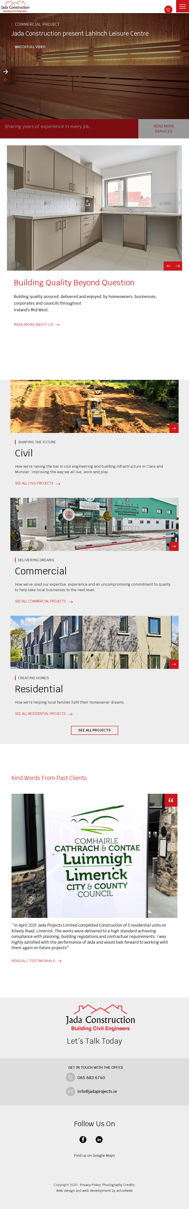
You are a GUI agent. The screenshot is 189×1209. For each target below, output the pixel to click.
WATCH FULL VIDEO (30, 47)
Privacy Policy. (90, 1185)
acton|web (124, 1191)
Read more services (164, 129)
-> (174, 428)
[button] (168, 266)
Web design (65, 1191)
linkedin (99, 1139)
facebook (83, 1139)
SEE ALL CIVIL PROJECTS (34, 483)
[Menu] (182, 6)
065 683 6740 (168, 9)
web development (96, 1191)
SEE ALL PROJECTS (94, 730)
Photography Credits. (118, 1185)
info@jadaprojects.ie (97, 1091)
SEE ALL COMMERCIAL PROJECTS (40, 601)
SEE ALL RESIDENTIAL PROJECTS (40, 713)
